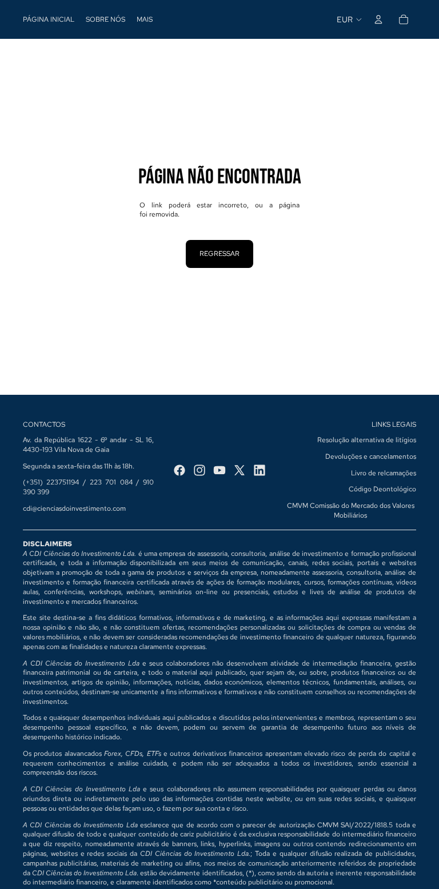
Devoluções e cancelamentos (370, 456)
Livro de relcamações (383, 473)
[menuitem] (144, 19)
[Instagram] (199, 470)
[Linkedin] (259, 470)
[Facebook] (179, 470)
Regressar (219, 253)
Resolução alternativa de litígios (366, 439)
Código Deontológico (382, 489)
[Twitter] (239, 470)
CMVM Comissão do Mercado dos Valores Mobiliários (350, 510)
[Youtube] (219, 470)
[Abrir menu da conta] (378, 19)
